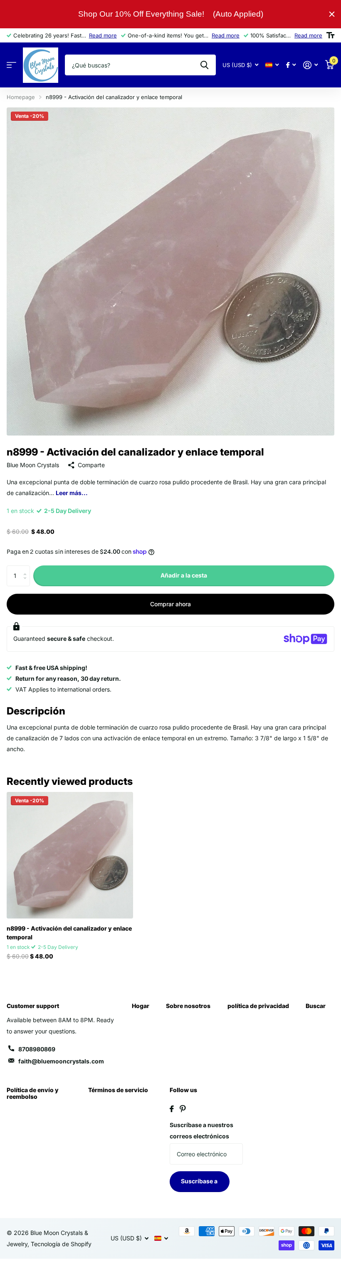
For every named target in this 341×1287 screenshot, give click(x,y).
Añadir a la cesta (184, 575)
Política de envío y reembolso (33, 1093)
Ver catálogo (11, 65)
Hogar (140, 1005)
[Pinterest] (183, 1109)
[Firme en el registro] (310, 65)
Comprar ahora (170, 603)
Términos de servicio (118, 1089)
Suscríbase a (200, 1181)
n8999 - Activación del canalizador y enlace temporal (69, 933)
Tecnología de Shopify (61, 1243)
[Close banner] (332, 14)
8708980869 (36, 1049)
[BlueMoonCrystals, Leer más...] (291, 65)
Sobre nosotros (188, 1005)
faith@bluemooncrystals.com (61, 1061)
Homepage (21, 97)
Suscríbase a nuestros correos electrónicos (201, 1130)
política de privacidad (258, 1005)
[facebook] (172, 1108)
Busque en (204, 65)
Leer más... (72, 492)
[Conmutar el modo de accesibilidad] (330, 35)
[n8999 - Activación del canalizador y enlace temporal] (70, 855)
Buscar (316, 1005)
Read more (103, 35)
